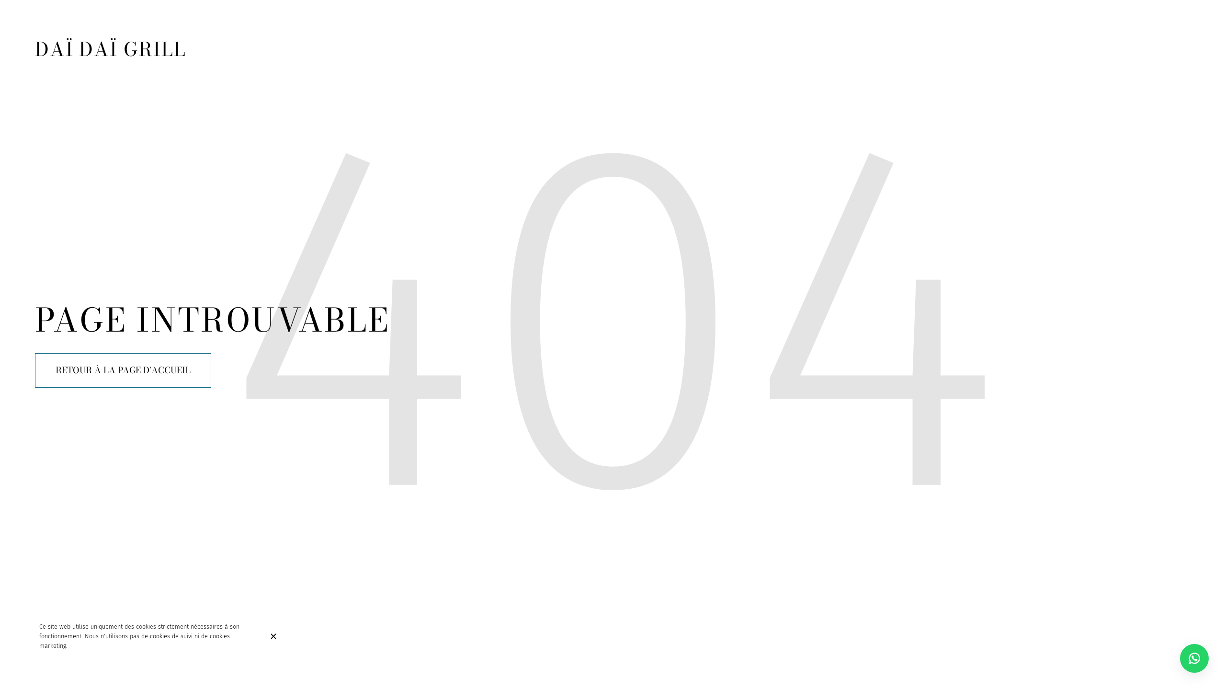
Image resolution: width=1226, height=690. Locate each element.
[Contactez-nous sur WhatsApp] (1194, 658)
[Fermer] (273, 636)
